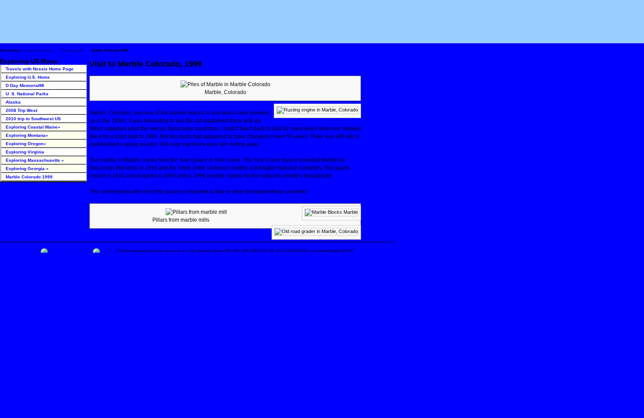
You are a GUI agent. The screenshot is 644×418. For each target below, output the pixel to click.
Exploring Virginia (25, 152)
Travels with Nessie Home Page (40, 68)
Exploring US (72, 50)
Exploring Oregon (26, 143)
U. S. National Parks (27, 93)
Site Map (108, 250)
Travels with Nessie (37, 50)
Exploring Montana (27, 135)
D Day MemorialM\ (25, 85)
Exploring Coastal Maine (33, 127)
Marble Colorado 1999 (29, 176)
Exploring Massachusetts (35, 160)
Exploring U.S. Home (28, 77)
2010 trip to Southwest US (33, 118)
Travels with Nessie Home (69, 250)
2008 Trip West (21, 110)
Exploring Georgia (27, 168)
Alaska (13, 102)
